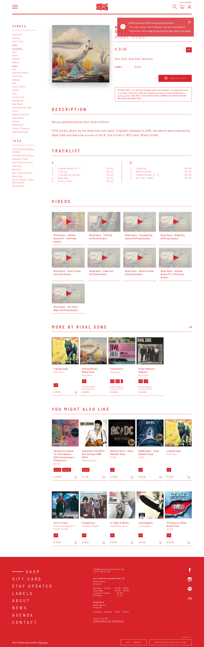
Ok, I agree (133, 642)
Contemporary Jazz (22, 107)
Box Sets (16, 169)
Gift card (27, 578)
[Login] (189, 7)
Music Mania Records (22, 173)
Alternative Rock (20, 72)
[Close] (189, 22)
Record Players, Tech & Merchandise (23, 181)
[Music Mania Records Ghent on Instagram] (190, 579)
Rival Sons (130, 37)
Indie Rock (17, 76)
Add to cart (178, 78)
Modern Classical (20, 114)
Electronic (17, 34)
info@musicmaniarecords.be (109, 569)
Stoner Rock (18, 97)
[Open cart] (182, 7)
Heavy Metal (18, 118)
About (21, 600)
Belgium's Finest (20, 159)
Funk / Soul (17, 41)
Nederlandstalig (20, 132)
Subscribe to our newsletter (108, 621)
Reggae (16, 79)
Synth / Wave (18, 86)
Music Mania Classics (22, 162)
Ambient (16, 58)
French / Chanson (21, 128)
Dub (14, 83)
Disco (15, 55)
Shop (33, 571)
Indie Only (17, 166)
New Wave (17, 104)
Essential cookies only (170, 642)
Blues (14, 66)
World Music (18, 124)
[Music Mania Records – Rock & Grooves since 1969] (102, 7)
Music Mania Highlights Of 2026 (23, 150)
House (15, 90)
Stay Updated (32, 585)
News (20, 607)
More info (43, 642)
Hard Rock (17, 48)
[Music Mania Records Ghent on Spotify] (190, 589)
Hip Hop (16, 38)
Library (15, 121)
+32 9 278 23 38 (102, 571)
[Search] (174, 7)
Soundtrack (18, 100)
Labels (22, 593)
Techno (15, 62)
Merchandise (18, 186)
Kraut (15, 111)
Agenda (23, 615)
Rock (14, 45)
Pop (14, 69)
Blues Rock (135, 58)
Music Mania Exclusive (23, 155)
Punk (14, 93)
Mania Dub (17, 176)
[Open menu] (15, 7)
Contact (25, 622)
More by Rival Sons (79, 327)
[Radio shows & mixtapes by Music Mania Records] (190, 598)
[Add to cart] (75, 392)
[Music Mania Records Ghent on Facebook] (190, 570)
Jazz (14, 52)
